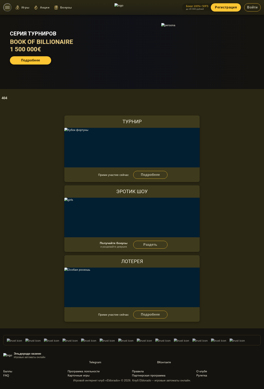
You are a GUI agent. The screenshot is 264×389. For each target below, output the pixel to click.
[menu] (7, 7)
